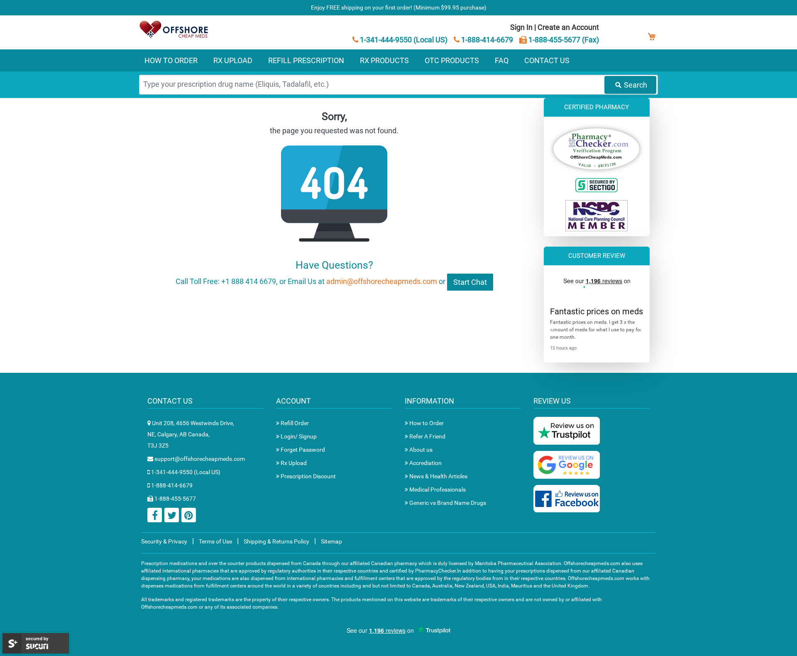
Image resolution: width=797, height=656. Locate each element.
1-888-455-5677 (174, 498)
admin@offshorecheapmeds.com (381, 281)
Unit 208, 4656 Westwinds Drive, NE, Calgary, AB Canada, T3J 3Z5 (190, 434)
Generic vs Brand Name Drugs (447, 502)
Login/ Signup (298, 436)
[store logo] (174, 29)
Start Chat (470, 282)
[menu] (398, 60)
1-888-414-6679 (486, 39)
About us (420, 449)
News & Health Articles (437, 476)
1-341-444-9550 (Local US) (402, 39)
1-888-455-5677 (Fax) (563, 39)
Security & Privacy (164, 541)
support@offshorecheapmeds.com (199, 458)
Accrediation (425, 463)
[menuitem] (171, 60)
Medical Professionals (437, 489)
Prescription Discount (307, 476)
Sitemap (331, 541)
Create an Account (568, 27)
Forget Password (302, 449)
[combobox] (398, 85)
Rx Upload (293, 463)
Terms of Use (215, 541)
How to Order (426, 423)
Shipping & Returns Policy (276, 541)
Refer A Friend (426, 436)
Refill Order (294, 423)
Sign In (521, 27)
